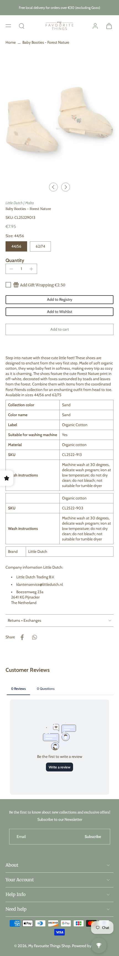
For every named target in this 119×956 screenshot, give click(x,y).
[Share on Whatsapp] (34, 637)
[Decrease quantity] (11, 269)
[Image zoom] (59, 119)
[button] (8, 25)
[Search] (21, 25)
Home (11, 42)
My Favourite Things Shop (49, 945)
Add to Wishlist (59, 311)
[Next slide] (65, 187)
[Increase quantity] (31, 269)
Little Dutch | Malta (20, 203)
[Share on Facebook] (22, 637)
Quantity (15, 260)
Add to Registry (59, 299)
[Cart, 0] (107, 26)
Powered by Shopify (88, 945)
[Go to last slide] (53, 187)
